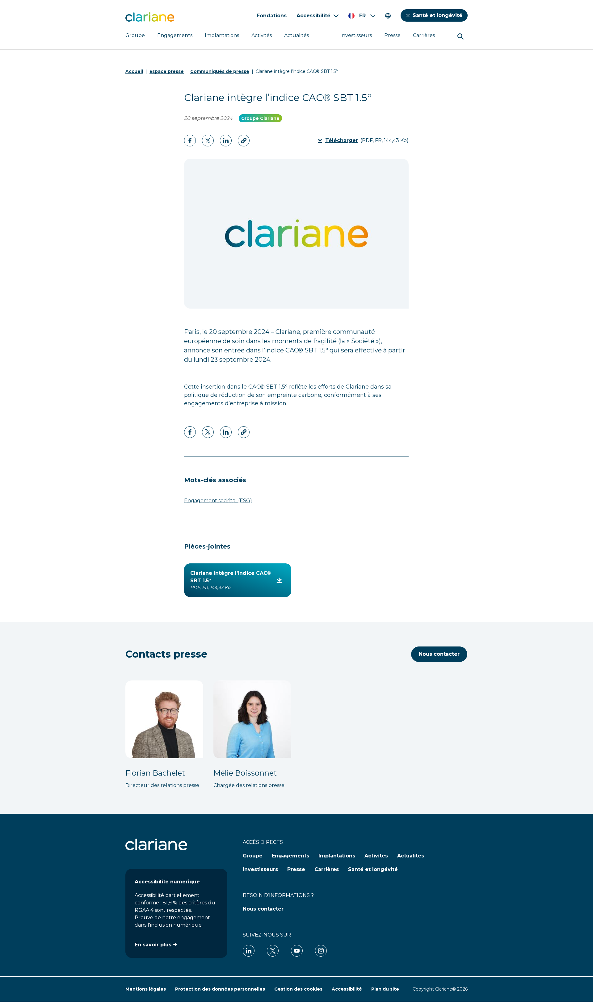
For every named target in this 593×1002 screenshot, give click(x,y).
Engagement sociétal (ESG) (218, 500)
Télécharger (344, 140)
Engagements (174, 35)
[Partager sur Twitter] (226, 140)
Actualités (296, 35)
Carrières (424, 35)
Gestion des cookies (298, 989)
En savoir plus (153, 945)
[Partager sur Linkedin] (208, 140)
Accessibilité (313, 16)
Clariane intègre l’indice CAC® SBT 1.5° (230, 580)
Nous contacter (439, 654)
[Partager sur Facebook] (190, 140)
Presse (392, 35)
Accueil (134, 71)
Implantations (222, 35)
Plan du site (385, 989)
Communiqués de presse (219, 71)
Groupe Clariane (260, 118)
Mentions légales (145, 989)
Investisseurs (356, 35)
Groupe (135, 35)
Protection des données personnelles (220, 989)
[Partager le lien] (244, 140)
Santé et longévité (437, 15)
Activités (261, 35)
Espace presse (166, 71)
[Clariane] (149, 17)
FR (362, 16)
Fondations (272, 16)
